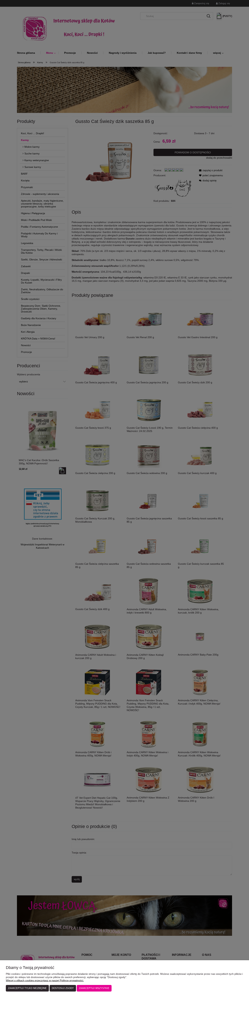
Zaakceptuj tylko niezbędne (27, 988)
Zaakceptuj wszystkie (94, 988)
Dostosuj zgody (63, 988)
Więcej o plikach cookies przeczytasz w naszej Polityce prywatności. (45, 980)
